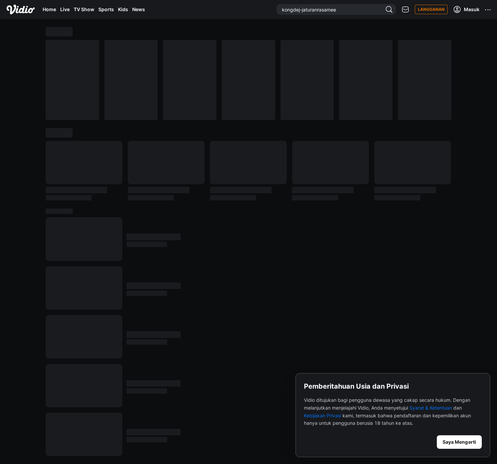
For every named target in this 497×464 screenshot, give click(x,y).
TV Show (84, 9)
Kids (123, 9)
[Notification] (405, 9)
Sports (106, 9)
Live (65, 9)
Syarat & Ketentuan (430, 408)
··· (488, 9)
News (138, 9)
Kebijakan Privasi (322, 415)
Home (49, 9)
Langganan (431, 9)
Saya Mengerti (459, 442)
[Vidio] (20, 9)
